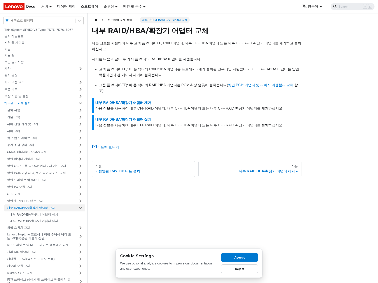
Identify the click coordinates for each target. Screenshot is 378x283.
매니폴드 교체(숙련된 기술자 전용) (31, 259)
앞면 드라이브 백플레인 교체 (26, 180)
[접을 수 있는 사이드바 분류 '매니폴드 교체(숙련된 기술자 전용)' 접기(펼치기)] (80, 259)
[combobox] (11, 20)
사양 (7, 68)
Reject (239, 269)
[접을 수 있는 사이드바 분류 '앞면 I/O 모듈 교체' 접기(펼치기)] (80, 187)
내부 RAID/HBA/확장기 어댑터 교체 (31, 207)
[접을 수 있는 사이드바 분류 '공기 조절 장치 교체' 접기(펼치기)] (80, 145)
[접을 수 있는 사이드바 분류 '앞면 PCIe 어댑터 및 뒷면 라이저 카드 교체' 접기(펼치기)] (80, 173)
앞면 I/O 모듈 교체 (19, 187)
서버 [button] (44, 6)
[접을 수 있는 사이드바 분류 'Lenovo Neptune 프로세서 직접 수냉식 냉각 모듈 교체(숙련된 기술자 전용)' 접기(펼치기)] (80, 236)
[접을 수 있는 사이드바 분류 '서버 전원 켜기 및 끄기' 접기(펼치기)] (80, 124)
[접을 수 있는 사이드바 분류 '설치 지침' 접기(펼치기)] (80, 110)
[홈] (96, 20)
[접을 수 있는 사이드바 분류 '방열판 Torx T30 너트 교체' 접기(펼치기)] (80, 200)
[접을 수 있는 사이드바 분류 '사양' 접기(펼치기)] (80, 68)
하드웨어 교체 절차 (17, 103)
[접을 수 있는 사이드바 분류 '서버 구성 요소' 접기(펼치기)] (80, 82)
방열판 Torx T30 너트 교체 (25, 200)
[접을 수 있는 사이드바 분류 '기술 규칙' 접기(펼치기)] (80, 117)
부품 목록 (11, 89)
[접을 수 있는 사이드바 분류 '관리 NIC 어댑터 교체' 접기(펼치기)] (80, 252)
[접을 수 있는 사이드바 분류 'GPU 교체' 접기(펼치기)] (80, 193)
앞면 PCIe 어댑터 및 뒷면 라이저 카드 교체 (36, 173)
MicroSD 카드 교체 (20, 272)
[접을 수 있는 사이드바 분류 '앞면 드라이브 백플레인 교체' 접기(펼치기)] (80, 180)
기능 (7, 49)
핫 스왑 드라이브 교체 (22, 138)
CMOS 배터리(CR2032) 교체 (27, 152)
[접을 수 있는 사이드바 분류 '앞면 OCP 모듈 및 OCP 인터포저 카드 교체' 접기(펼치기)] (80, 166)
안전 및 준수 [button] (132, 6)
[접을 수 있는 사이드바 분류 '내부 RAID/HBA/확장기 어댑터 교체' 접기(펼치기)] (80, 207)
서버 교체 (13, 131)
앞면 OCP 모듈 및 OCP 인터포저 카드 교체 (36, 166)
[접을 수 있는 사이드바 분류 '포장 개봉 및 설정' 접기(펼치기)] (80, 96)
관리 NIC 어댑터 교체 (21, 252)
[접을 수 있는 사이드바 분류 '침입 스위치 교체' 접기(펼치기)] (80, 227)
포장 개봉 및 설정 (16, 96)
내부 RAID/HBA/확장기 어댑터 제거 (34, 214)
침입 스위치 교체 (18, 227)
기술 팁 (9, 55)
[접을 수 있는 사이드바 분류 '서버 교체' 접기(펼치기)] (80, 131)
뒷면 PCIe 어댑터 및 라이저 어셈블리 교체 (261, 85)
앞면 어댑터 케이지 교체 (23, 159)
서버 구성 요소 (14, 82)
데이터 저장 (66, 6)
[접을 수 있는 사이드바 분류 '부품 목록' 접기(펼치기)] (80, 89)
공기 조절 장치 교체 (20, 145)
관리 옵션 (11, 75)
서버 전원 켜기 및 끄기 (22, 124)
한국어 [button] (313, 6)
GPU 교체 (14, 194)
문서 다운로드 (14, 36)
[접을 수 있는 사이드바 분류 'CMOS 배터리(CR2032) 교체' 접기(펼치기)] (80, 152)
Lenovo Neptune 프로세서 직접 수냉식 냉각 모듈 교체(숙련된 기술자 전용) (39, 236)
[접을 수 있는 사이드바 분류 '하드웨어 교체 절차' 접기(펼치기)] (80, 103)
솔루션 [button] (108, 6)
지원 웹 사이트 (14, 42)
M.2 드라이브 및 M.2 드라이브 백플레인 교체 (38, 245)
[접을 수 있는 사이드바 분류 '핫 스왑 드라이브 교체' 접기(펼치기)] (80, 138)
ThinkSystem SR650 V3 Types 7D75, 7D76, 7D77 (38, 29)
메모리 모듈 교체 (18, 266)
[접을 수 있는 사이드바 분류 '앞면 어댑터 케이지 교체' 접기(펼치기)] (80, 159)
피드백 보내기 (108, 147)
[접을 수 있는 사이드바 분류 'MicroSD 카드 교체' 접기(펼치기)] (80, 272)
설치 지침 (13, 110)
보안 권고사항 (14, 62)
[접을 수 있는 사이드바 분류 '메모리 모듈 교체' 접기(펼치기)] (80, 265)
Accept (239, 257)
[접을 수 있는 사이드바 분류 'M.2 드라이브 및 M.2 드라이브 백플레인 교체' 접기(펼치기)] (80, 245)
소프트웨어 (89, 6)
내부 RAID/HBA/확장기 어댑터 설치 (34, 221)
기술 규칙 (13, 117)
